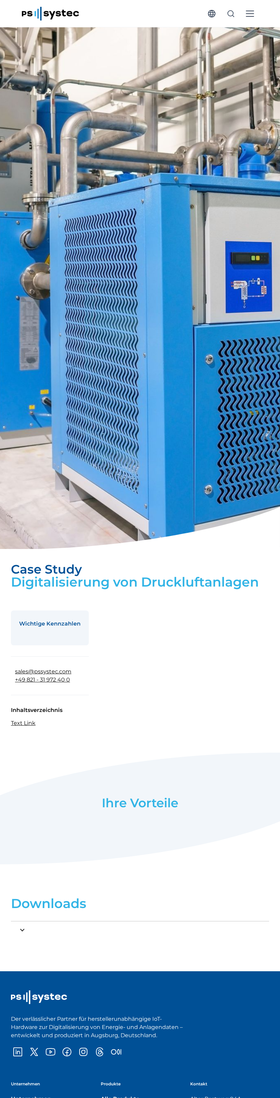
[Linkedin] (18, 1052)
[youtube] (50, 1052)
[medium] (116, 1052)
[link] (50, 13)
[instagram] (83, 1052)
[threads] (100, 1052)
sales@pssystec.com (43, 671)
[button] (212, 13)
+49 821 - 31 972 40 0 (42, 679)
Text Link (23, 723)
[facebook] (67, 1052)
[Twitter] (34, 1052)
